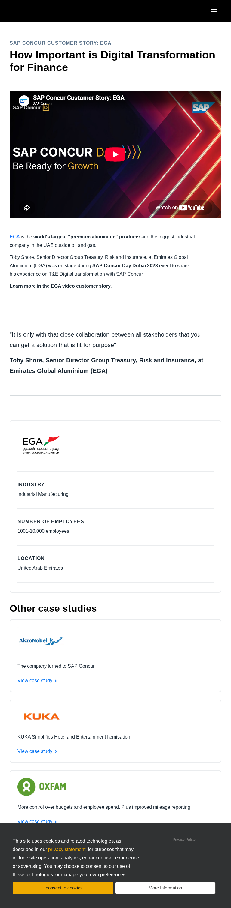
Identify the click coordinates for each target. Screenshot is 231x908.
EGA (15, 236)
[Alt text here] (41, 640)
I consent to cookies (63, 887)
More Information (165, 887)
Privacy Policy (184, 840)
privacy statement (66, 849)
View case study (34, 680)
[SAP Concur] (37, 11)
